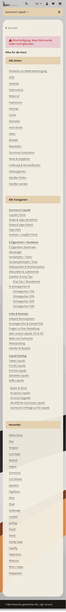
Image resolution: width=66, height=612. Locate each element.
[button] (26, 4)
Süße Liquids (16, 380)
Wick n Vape (16, 566)
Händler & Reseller (20, 348)
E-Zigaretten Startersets (22, 247)
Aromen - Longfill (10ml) (23, 234)
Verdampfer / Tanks (20, 257)
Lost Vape (14, 454)
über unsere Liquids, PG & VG (26, 333)
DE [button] (37, 4)
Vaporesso (15, 554)
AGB (11, 77)
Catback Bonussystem (21, 318)
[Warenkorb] (60, 4)
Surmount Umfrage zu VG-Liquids (29, 407)
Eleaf (12, 504)
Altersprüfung (17, 343)
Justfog (13, 523)
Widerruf (14, 96)
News (12, 133)
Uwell (12, 529)
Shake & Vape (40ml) (21, 224)
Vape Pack (15, 229)
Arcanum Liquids (20, 392)
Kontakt (13, 140)
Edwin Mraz (16, 435)
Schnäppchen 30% (23, 301)
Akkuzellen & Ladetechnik (24, 271)
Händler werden (18, 183)
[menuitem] (17, 12)
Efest (12, 497)
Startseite (14, 121)
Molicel (13, 460)
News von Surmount (21, 338)
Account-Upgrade (20, 397)
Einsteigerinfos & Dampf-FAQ (26, 323)
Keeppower (15, 573)
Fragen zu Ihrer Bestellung (24, 328)
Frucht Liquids (17, 365)
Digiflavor (14, 491)
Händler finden (17, 177)
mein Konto (15, 127)
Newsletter (15, 146)
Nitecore (14, 560)
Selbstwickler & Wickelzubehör (27, 266)
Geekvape (14, 510)
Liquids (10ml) (17, 214)
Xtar (11, 441)
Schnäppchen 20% (23, 296)
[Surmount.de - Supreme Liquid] (10, 4)
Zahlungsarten (17, 171)
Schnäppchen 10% (23, 291)
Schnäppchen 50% (23, 306)
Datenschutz (16, 89)
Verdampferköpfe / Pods (23, 261)
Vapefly (13, 548)
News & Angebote (19, 158)
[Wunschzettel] (53, 4)
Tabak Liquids (17, 360)
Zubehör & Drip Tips (21, 276)
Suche (12, 114)
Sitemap (13, 108)
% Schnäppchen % (19, 286)
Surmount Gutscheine (21, 152)
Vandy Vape (16, 541)
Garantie (14, 83)
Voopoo (13, 447)
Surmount (15, 472)
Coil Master (15, 479)
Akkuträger (15, 252)
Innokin (13, 516)
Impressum (15, 102)
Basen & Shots (18, 388)
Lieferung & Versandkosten (24, 165)
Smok (12, 535)
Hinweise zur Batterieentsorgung (28, 71)
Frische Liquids (17, 370)
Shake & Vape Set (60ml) (23, 219)
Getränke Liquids (19, 375)
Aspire (12, 466)
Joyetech (14, 485)
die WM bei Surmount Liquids (27, 402)
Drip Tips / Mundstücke (26, 281)
